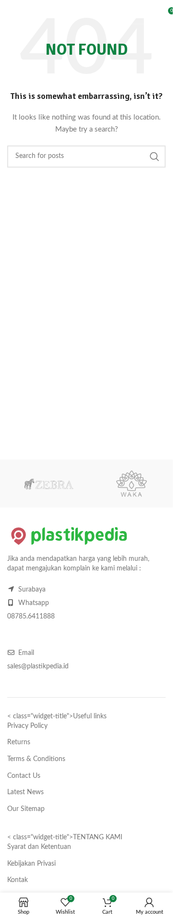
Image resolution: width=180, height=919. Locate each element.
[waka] (131, 484)
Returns (18, 742)
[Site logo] (62, 14)
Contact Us (23, 776)
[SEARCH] (142, 14)
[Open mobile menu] (12, 14)
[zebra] (48, 484)
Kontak (17, 880)
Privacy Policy (27, 726)
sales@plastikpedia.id (38, 666)
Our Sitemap (26, 809)
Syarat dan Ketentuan (39, 847)
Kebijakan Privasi (31, 863)
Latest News (25, 792)
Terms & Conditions (36, 759)
